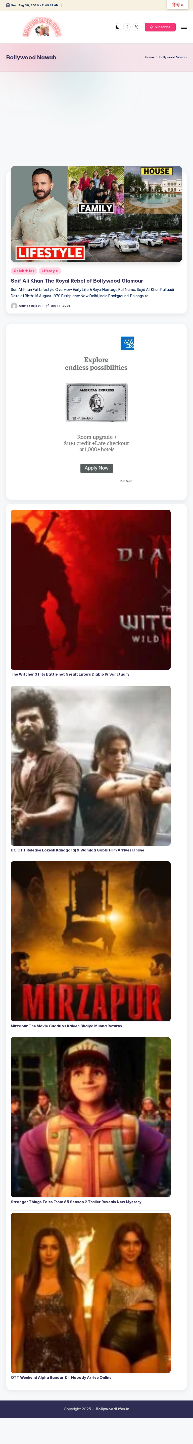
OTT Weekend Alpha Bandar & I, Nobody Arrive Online (61, 1377)
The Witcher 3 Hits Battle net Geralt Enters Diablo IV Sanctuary (70, 674)
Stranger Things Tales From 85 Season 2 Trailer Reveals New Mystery (76, 1202)
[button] (160, 27)
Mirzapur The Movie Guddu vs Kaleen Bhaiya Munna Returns (66, 1026)
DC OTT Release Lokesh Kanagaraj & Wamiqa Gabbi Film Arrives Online (77, 850)
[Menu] (183, 26)
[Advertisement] (96, 109)
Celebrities (24, 271)
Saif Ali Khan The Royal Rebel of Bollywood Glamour (77, 281)
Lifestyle (50, 271)
